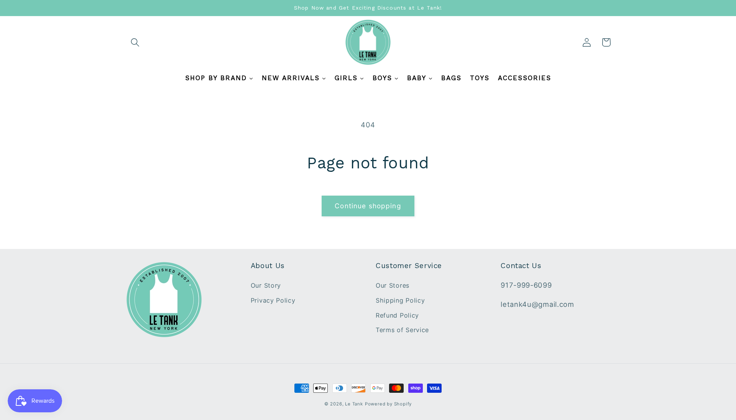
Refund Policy (397, 315)
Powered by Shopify (388, 404)
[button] (135, 42)
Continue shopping (368, 206)
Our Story (266, 285)
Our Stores (392, 285)
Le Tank (354, 404)
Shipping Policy (400, 300)
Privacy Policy (273, 300)
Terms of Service (402, 330)
